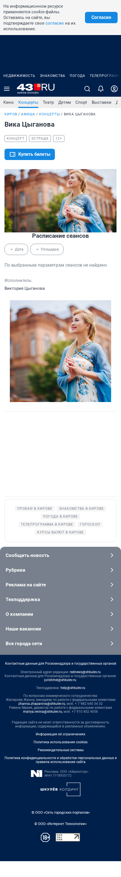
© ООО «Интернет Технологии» (60, 824)
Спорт (81, 102)
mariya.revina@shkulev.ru (42, 712)
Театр (48, 102)
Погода (77, 76)
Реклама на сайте (26, 584)
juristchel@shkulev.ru (60, 680)
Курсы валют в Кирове (60, 532)
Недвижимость (19, 76)
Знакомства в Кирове (81, 509)
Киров (11, 114)
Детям (64, 102)
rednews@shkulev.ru (85, 672)
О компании (19, 614)
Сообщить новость (27, 555)
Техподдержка (23, 599)
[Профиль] (114, 89)
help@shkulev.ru (72, 688)
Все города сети (24, 643)
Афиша (28, 114)
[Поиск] (87, 89)
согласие (55, 23)
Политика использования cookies (60, 742)
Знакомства (52, 76)
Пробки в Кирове (34, 509)
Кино (8, 102)
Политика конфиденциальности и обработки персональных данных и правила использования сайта (61, 760)
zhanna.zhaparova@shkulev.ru (41, 704)
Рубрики (15, 570)
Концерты (28, 102)
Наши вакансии (23, 629)
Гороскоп (90, 524)
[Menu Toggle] (7, 89)
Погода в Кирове (60, 517)
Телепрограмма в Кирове (47, 524)
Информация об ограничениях (60, 734)
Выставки (101, 102)
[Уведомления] (100, 89)
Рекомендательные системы (61, 750)
